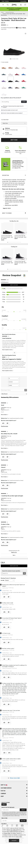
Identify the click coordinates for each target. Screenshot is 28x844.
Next (26, 232)
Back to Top (14, 552)
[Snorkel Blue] (24, 73)
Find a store (4, 818)
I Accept (14, 840)
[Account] (21, 4)
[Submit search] (24, 573)
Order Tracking (5, 1)
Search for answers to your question (11, 570)
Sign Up (4, 804)
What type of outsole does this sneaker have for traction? (13, 107)
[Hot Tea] (4, 66)
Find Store (23, 820)
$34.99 (2, 240)
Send (24, 102)
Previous (2, 233)
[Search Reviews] (25, 390)
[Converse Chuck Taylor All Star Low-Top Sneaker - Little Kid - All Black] (7, 229)
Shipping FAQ (8, 152)
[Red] (24, 80)
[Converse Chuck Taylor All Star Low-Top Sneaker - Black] (21, 229)
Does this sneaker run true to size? (10, 110)
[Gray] (17, 86)
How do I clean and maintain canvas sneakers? (13, 113)
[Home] (14, 4)
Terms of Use (20, 813)
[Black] (11, 80)
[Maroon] (17, 73)
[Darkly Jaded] (4, 73)
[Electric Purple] (4, 80)
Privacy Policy (7, 833)
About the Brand (7, 213)
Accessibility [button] (23, 1)
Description (5, 175)
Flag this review (4, 426)
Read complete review (7, 349)
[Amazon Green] (24, 86)
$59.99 (16, 238)
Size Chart (6, 119)
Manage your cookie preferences (13, 829)
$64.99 (16, 264)
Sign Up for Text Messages (7, 807)
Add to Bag (14, 140)
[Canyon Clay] (11, 66)
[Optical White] (4, 86)
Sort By (2, 580)
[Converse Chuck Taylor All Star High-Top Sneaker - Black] (21, 254)
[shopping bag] (25, 5)
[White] (11, 73)
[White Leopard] (17, 66)
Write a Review (14, 285)
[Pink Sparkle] (24, 66)
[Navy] (11, 86)
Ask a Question (14, 565)
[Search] (7, 5)
